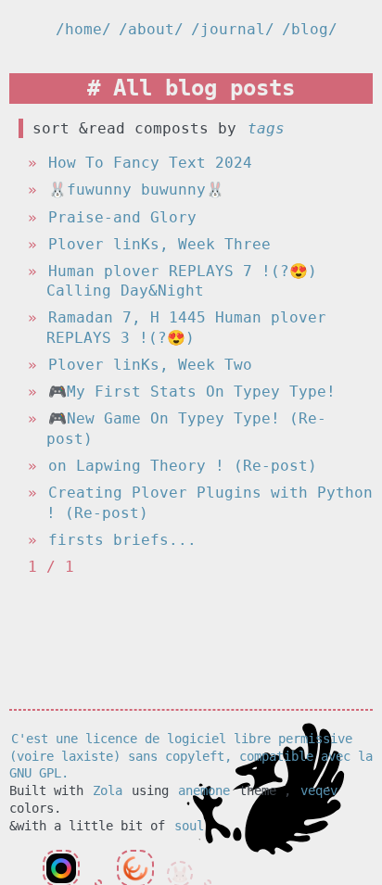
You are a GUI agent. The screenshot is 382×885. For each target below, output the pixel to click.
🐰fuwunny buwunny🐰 (136, 189)
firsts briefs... (122, 540)
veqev (318, 790)
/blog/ (309, 29)
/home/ (83, 29)
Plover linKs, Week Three (159, 244)
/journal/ (232, 29)
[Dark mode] (358, 29)
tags (266, 128)
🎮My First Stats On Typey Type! (192, 391)
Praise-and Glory (122, 217)
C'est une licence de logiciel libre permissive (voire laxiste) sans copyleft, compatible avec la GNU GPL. (191, 756)
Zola (107, 790)
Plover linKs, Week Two (150, 364)
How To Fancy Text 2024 (150, 162)
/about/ (151, 29)
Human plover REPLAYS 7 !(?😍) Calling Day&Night (181, 281)
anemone (204, 790)
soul (189, 825)
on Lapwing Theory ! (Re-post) (182, 465)
